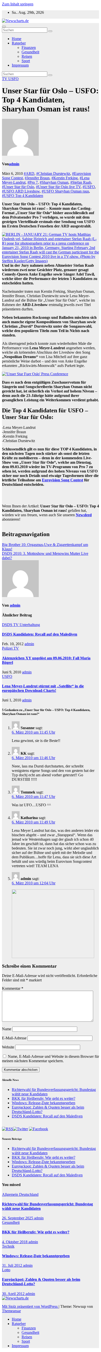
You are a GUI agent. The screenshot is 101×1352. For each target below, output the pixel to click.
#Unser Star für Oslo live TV (58, 187)
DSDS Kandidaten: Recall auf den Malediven (39, 634)
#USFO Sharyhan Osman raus (65, 191)
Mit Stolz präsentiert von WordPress (30, 1306)
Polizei (7, 648)
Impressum (20, 65)
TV (5, 79)
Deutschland (28, 1194)
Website (8, 1047)
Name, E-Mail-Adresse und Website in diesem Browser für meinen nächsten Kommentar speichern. (50, 1058)
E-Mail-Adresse (14, 1038)
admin (14, 164)
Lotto (6, 1270)
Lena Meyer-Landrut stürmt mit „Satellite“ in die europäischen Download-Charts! (43, 688)
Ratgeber (19, 43)
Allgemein (10, 1194)
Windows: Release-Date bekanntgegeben (43, 1103)
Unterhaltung (30, 625)
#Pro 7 (32, 182)
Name (6, 1029)
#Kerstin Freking (64, 178)
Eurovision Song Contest (62, 480)
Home (16, 39)
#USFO (89, 187)
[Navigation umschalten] (4, 26)
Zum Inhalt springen (17, 4)
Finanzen (29, 47)
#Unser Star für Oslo (18, 187)
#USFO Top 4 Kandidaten (22, 196)
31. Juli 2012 (12, 1265)
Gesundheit (30, 52)
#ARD (29, 173)
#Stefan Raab (80, 182)
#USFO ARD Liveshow (21, 191)
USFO (13, 79)
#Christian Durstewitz (53, 173)
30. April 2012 (13, 1294)
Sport (26, 61)
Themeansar (11, 1311)
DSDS (7, 625)
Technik (8, 1246)
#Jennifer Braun (37, 178)
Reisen (27, 56)
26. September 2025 (18, 1218)
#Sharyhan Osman (54, 182)
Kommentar (12, 988)
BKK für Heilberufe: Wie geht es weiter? (43, 1098)
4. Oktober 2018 (15, 1242)
